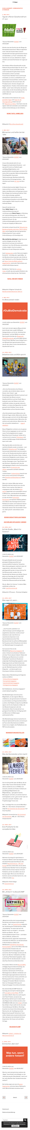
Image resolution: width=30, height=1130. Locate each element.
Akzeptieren (15, 1126)
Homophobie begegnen (9, 681)
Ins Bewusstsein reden (10, 300)
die (15, 181)
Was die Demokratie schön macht (14, 754)
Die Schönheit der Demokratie (16, 808)
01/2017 (16, 383)
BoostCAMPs (22, 964)
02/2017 (16, 41)
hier (13, 878)
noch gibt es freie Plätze (11, 993)
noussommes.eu (9, 883)
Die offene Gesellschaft (16, 124)
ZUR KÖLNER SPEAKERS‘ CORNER (15, 522)
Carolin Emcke (17, 924)
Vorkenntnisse (15, 473)
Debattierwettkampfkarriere (13, 477)
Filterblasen (19, 437)
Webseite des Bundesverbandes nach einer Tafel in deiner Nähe (14, 229)
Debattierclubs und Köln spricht (14, 355)
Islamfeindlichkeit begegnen (11, 683)
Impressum (5, 1109)
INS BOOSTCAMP (15, 1027)
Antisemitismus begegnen (10, 679)
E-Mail (20, 1003)
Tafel (17, 181)
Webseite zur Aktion (10, 104)
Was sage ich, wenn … (10, 600)
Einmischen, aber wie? (10, 1044)
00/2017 (11, 1068)
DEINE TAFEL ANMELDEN (15, 113)
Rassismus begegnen (16, 651)
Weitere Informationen (21, 1124)
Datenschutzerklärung (8, 1112)
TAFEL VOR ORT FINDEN (15, 279)
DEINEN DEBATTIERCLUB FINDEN (15, 517)
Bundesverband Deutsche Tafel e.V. (12, 291)
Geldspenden (9, 253)
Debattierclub (13, 449)
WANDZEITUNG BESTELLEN (15, 732)
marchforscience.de (11, 588)
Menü (15, 2)
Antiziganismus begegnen (10, 685)
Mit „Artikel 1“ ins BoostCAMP (13, 892)
